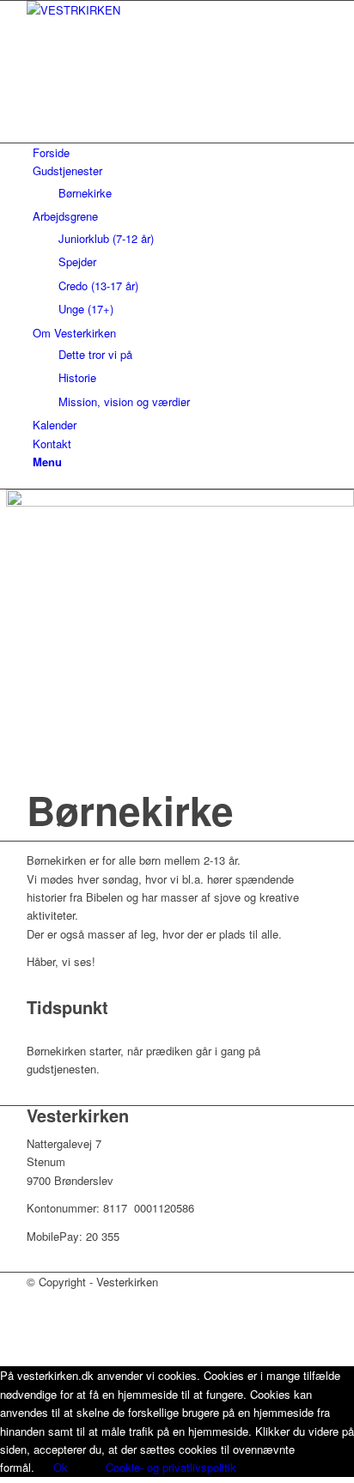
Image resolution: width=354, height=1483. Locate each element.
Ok (60, 1467)
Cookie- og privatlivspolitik (171, 1467)
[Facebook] (37, 96)
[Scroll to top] (4, 1356)
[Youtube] (37, 114)
